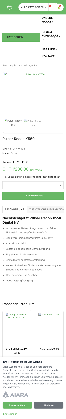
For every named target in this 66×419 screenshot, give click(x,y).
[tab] (14, 209)
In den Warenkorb (34, 195)
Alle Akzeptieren (17, 405)
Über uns (49, 49)
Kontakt (48, 56)
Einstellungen (10, 413)
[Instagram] (59, 37)
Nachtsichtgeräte (28, 65)
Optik (13, 65)
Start (5, 65)
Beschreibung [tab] (14, 209)
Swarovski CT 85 (49, 349)
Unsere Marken (47, 19)
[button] (8, 96)
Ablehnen (49, 405)
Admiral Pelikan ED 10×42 (17, 351)
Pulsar (14, 153)
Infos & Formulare (50, 33)
